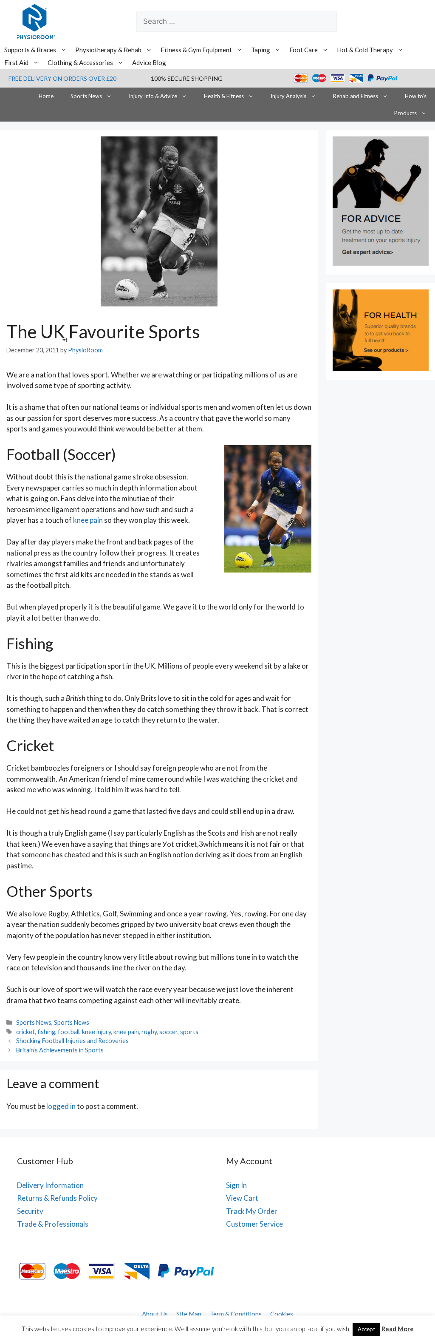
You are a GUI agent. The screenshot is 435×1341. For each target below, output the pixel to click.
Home (46, 96)
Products (405, 113)
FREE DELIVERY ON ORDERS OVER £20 (62, 78)
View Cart (242, 1198)
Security (30, 1211)
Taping (260, 50)
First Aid (16, 62)
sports (189, 1031)
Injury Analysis (288, 96)
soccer (168, 1031)
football (68, 1031)
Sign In (236, 1185)
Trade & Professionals (52, 1223)
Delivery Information (50, 1185)
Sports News (86, 96)
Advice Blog (149, 62)
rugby (149, 1031)
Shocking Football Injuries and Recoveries (72, 1040)
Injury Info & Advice (153, 96)
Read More (397, 1328)
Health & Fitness (224, 96)
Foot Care (303, 50)
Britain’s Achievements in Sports (60, 1050)
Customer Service (254, 1223)
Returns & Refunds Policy (57, 1198)
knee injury (96, 1031)
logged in (61, 1106)
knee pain (88, 520)
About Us (155, 1314)
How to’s (416, 96)
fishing (46, 1031)
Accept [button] (366, 1329)
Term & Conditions (236, 1314)
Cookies (281, 1314)
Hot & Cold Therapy (365, 50)
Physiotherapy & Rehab (108, 50)
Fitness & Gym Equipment (196, 50)
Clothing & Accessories (80, 62)
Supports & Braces (30, 50)
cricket (25, 1031)
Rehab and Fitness (355, 96)
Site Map (188, 1314)
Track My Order (251, 1211)
